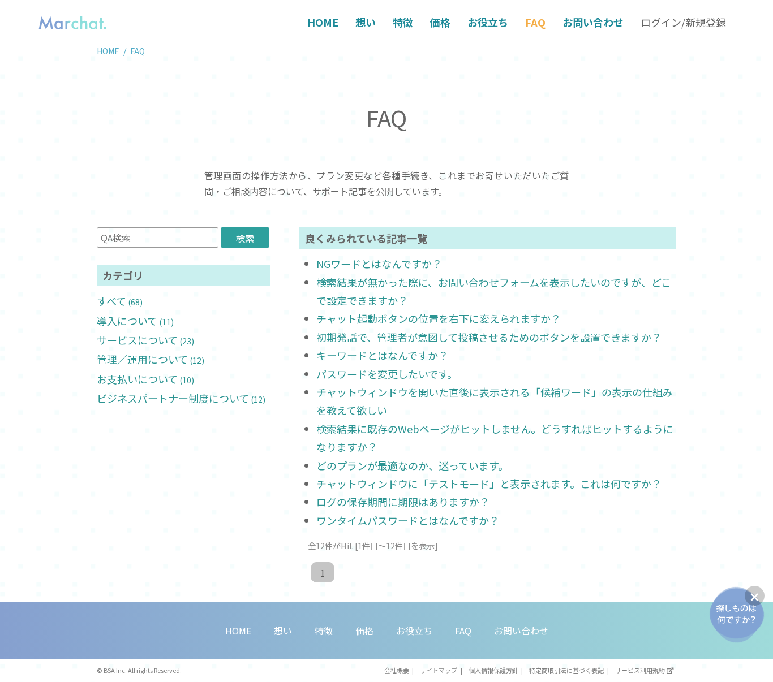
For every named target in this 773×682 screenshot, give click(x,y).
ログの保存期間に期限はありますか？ (402, 501)
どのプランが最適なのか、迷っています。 (412, 465)
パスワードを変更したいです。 (386, 373)
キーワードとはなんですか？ (382, 355)
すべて (120, 300)
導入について (135, 320)
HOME (322, 22)
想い (365, 22)
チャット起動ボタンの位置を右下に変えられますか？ (438, 318)
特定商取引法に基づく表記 (566, 670)
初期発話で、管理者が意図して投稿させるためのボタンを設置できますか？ (489, 337)
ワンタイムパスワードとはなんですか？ (407, 520)
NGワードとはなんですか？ (379, 263)
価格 (440, 22)
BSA (109, 670)
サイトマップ (438, 670)
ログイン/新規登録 (683, 22)
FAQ (535, 22)
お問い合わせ (593, 22)
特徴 (403, 22)
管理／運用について (150, 359)
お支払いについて (145, 379)
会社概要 (396, 670)
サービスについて (145, 340)
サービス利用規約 (640, 670)
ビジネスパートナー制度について (181, 398)
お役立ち (487, 22)
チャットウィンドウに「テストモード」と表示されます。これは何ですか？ (489, 483)
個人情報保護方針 (493, 670)
